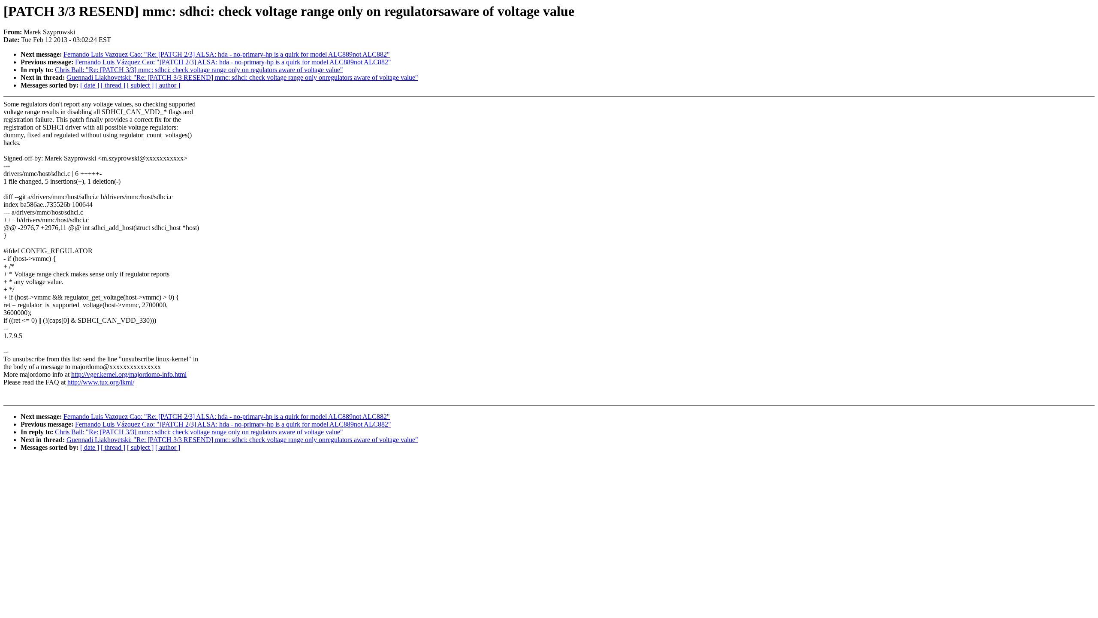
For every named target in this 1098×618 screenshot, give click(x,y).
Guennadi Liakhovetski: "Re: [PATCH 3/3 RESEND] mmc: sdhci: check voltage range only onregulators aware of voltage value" (242, 77)
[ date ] (89, 85)
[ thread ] (113, 85)
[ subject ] (140, 85)
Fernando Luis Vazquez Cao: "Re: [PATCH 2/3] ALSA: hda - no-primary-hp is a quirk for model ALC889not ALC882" (226, 54)
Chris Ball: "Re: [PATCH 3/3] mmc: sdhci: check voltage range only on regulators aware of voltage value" (199, 69)
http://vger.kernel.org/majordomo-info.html (129, 374)
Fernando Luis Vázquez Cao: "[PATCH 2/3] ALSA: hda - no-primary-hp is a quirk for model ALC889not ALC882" (233, 62)
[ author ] (167, 85)
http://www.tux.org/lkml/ (100, 382)
